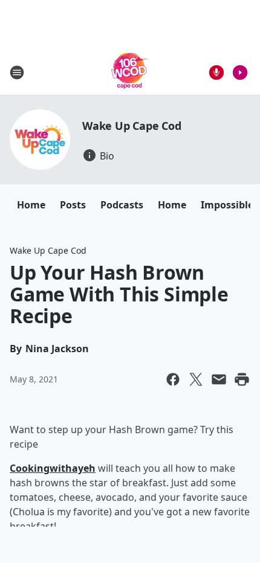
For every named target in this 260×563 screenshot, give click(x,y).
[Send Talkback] (216, 72)
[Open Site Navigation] (17, 72)
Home (31, 204)
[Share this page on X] (195, 379)
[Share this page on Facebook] (172, 379)
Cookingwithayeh (53, 468)
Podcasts (121, 204)
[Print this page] (241, 379)
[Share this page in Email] (218, 379)
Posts (73, 204)
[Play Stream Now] (240, 72)
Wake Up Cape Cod (131, 125)
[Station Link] (130, 72)
